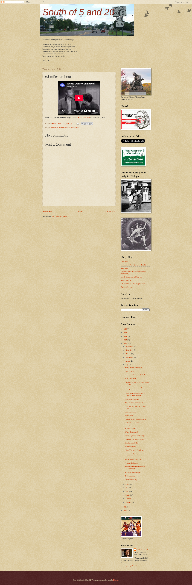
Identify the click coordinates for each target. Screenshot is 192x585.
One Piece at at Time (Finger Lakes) (133, 283)
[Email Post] (77, 123)
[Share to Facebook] (89, 123)
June (127, 484)
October (128, 354)
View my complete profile (129, 566)
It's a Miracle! (129, 371)
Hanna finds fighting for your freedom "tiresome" (137, 455)
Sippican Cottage (126, 287)
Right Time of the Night (133, 459)
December (129, 346)
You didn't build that (131, 443)
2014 (125, 336)
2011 (125, 507)
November (129, 350)
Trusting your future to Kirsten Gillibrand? (135, 467)
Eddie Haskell (74, 127)
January (128, 502)
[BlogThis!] (84, 123)
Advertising (55, 127)
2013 (125, 340)
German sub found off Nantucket (135, 375)
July (127, 364)
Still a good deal (84, 117)
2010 (125, 510)
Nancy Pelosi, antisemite (133, 367)
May (127, 488)
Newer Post (47, 211)
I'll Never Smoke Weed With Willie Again (137, 383)
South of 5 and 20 (78, 12)
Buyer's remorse (130, 412)
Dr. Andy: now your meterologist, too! (136, 407)
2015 (125, 332)
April (127, 491)
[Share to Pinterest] (92, 123)
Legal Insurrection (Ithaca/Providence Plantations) (133, 272)
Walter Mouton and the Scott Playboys (134, 424)
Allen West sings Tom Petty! (134, 450)
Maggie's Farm (126, 280)
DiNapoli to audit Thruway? (134, 439)
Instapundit (124, 268)
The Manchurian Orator (133, 472)
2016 (125, 329)
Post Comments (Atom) (59, 216)
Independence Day (131, 479)
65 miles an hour (130, 446)
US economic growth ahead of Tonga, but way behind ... (135, 394)
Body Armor (129, 415)
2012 (125, 343)
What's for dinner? (131, 378)
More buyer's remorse (132, 399)
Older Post (111, 211)
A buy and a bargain (131, 463)
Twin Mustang (130, 476)
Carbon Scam (63, 127)
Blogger (115, 580)
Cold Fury (124, 261)
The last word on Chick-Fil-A (135, 402)
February (129, 498)
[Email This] (82, 123)
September (129, 357)
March (128, 495)
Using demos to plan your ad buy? (136, 419)
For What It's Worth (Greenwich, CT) (133, 265)
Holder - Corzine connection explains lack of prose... (134, 389)
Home (79, 211)
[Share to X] (87, 123)
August (128, 361)
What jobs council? (131, 432)
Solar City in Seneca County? (135, 435)
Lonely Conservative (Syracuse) (131, 277)
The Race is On (130, 428)
